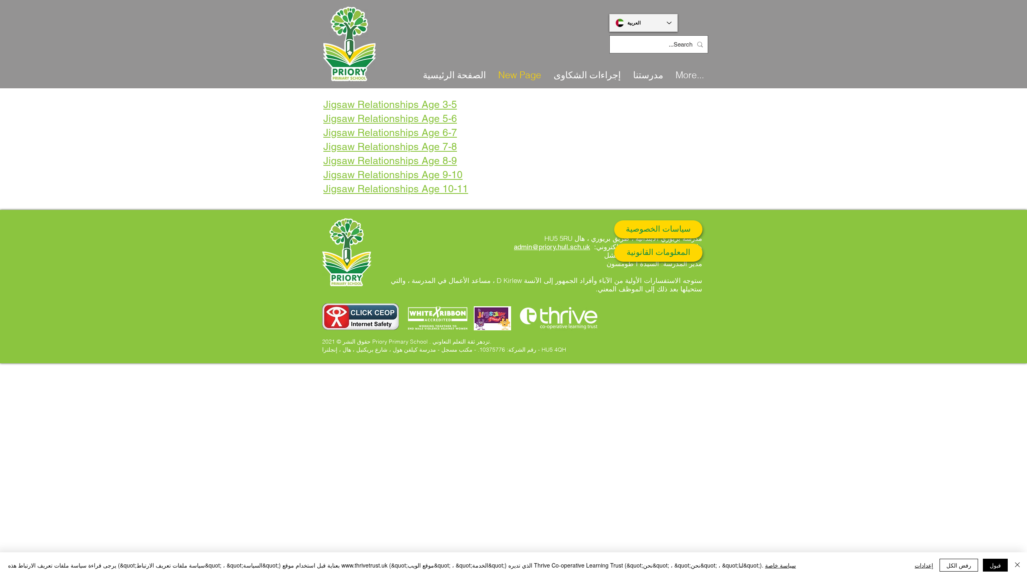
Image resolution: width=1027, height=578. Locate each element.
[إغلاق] (1017, 565)
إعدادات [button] (924, 565)
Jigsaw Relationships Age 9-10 (393, 175)
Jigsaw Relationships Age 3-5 (390, 104)
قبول (995, 565)
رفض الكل (958, 565)
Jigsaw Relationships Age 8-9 (390, 161)
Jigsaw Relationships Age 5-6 (390, 118)
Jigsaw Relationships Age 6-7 (390, 132)
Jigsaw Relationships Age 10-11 (395, 189)
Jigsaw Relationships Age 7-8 (390, 147)
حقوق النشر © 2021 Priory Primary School (375, 341)
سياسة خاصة (780, 565)
